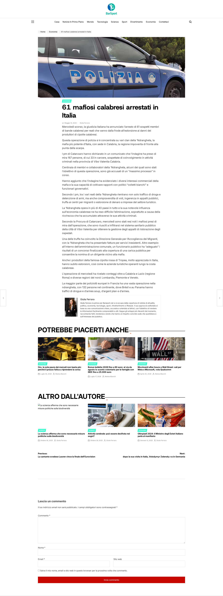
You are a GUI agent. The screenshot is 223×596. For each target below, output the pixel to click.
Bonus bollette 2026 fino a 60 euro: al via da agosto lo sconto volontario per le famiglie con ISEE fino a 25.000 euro (111, 369)
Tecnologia (102, 22)
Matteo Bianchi (60, 374)
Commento (44, 515)
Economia (151, 22)
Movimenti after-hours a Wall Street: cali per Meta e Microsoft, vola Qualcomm (159, 368)
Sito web (117, 559)
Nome (41, 547)
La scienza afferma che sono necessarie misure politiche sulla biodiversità (61, 434)
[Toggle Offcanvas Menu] (32, 22)
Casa (56, 22)
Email (41, 559)
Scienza (115, 22)
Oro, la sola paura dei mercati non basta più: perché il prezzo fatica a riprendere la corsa (59, 368)
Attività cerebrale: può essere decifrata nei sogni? (109, 434)
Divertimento (136, 22)
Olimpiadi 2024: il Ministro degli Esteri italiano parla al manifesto (160, 434)
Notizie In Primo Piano (73, 22)
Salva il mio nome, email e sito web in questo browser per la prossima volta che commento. (83, 570)
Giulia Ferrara (85, 123)
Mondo (90, 22)
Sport (124, 22)
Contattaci (164, 22)
